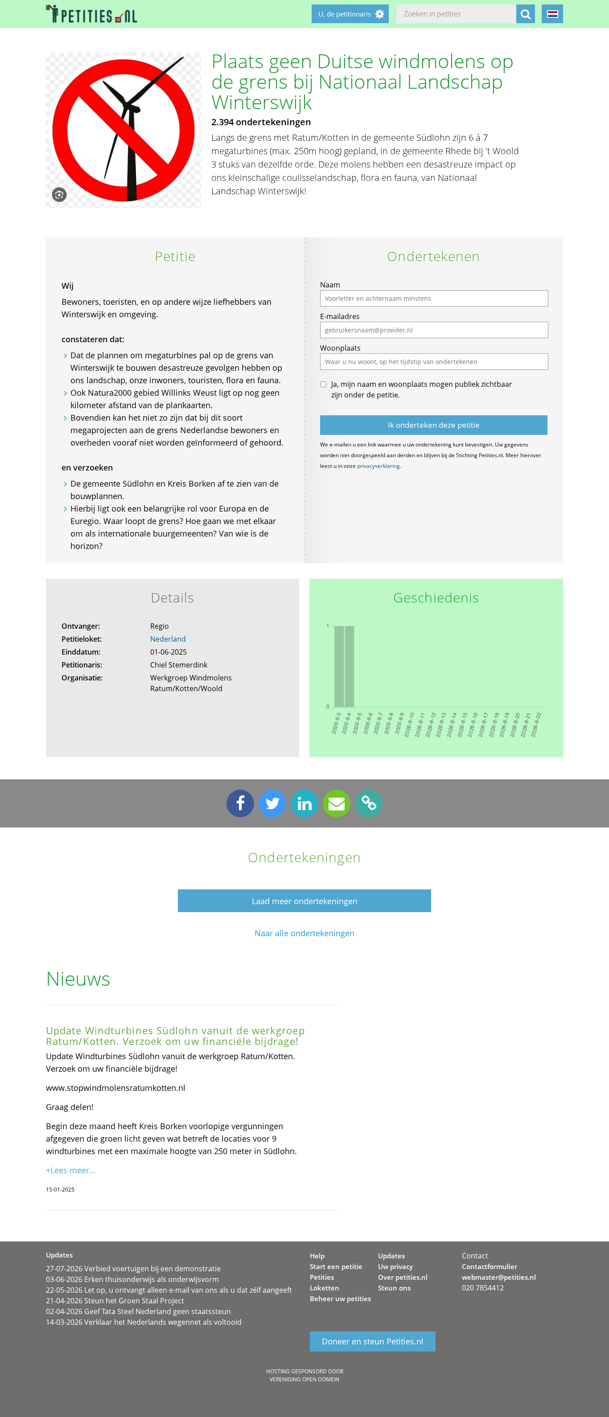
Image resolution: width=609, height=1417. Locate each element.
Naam (330, 285)
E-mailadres (340, 316)
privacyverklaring (378, 466)
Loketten (324, 1287)
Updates (391, 1255)
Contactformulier (489, 1266)
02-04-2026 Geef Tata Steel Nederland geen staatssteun (138, 1311)
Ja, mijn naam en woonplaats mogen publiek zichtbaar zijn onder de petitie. (421, 389)
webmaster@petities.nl (499, 1277)
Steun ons (394, 1287)
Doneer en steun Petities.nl (373, 1341)
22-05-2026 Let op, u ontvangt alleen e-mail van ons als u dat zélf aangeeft (169, 1290)
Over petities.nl (403, 1277)
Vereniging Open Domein (304, 1379)
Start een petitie (336, 1266)
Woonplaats (340, 348)
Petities (322, 1277)
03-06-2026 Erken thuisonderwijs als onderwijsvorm (132, 1279)
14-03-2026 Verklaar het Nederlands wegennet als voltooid (144, 1322)
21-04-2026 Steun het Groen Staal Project (115, 1301)
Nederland (168, 639)
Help (317, 1255)
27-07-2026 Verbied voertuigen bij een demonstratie (133, 1269)
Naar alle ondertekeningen (304, 933)
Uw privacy (395, 1266)
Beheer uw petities (340, 1298)
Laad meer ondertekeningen (305, 901)
